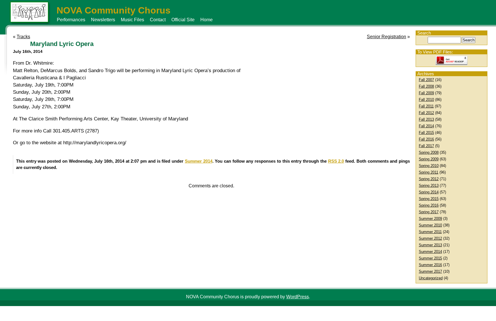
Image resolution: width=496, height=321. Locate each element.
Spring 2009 (429, 159)
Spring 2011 (428, 172)
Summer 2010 (430, 225)
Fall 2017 (426, 146)
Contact (158, 19)
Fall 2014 (426, 126)
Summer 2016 (430, 265)
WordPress (297, 296)
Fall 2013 (426, 119)
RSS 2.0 (336, 161)
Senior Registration (386, 36)
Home (206, 19)
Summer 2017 (430, 271)
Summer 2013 (430, 245)
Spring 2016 (429, 205)
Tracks (23, 36)
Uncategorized (431, 278)
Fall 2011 (426, 106)
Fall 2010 (426, 99)
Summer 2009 (430, 218)
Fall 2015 (426, 132)
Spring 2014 (429, 192)
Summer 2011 (430, 232)
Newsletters (103, 19)
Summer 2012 (430, 238)
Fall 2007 (426, 80)
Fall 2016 (426, 139)
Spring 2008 (429, 152)
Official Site (183, 19)
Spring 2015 (429, 199)
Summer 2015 (430, 258)
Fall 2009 (426, 93)
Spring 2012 (429, 179)
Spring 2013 (429, 185)
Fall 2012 (426, 113)
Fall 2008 (426, 86)
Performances (71, 19)
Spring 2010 (429, 166)
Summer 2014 (430, 251)
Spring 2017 (429, 212)
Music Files (132, 19)
